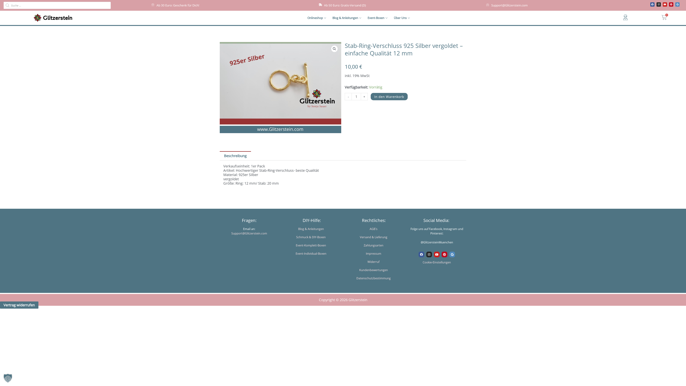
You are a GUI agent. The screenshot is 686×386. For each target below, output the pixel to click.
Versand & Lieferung (373, 237)
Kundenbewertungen (373, 270)
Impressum (373, 254)
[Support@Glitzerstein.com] (487, 4)
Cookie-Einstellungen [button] (437, 262)
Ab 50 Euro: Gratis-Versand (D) (345, 5)
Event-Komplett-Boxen (311, 245)
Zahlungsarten (373, 245)
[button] (334, 49)
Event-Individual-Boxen (311, 254)
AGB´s (373, 229)
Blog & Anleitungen (345, 18)
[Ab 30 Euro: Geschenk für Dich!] (152, 4)
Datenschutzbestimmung (373, 278)
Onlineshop (315, 18)
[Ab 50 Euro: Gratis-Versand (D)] (320, 4)
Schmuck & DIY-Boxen (311, 237)
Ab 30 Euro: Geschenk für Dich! (177, 5)
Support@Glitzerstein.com (509, 5)
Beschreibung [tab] (235, 155)
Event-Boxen (376, 18)
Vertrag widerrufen (19, 305)
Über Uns (400, 18)
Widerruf (373, 262)
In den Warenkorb (389, 97)
